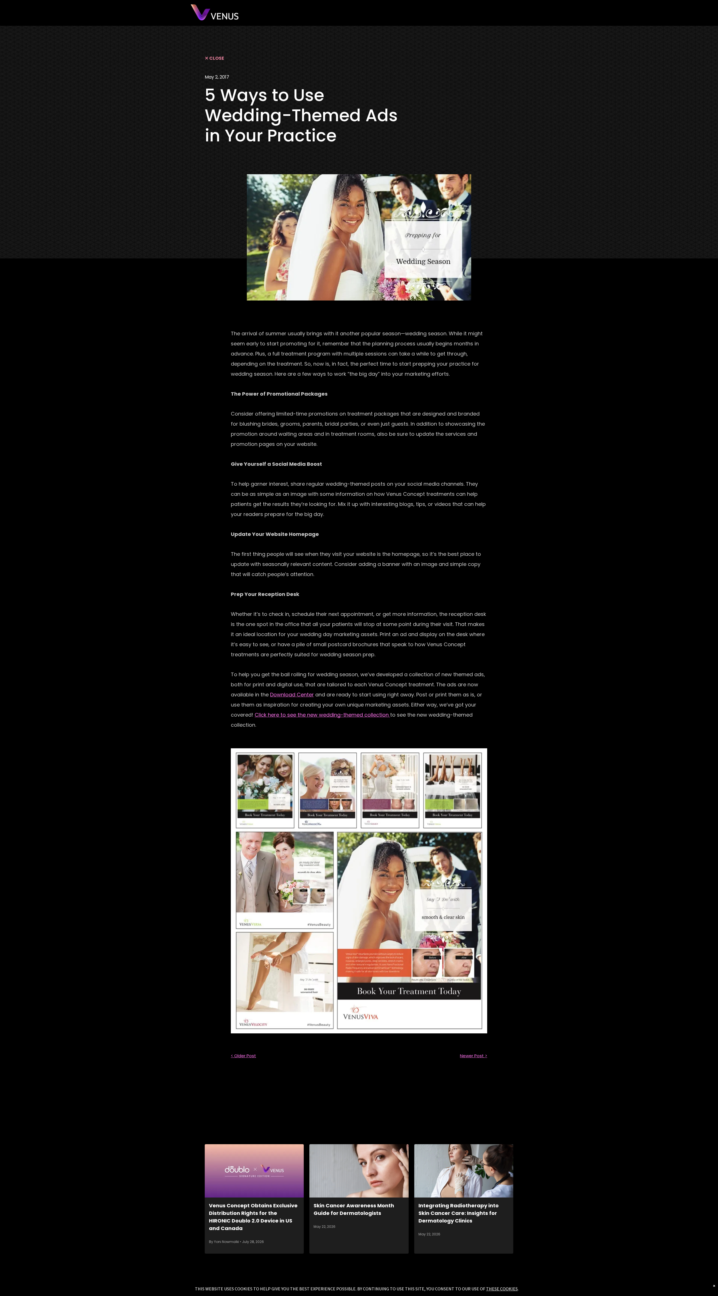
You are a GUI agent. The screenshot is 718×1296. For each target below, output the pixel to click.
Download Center (292, 694)
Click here (322, 714)
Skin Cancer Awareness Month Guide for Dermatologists (354, 1209)
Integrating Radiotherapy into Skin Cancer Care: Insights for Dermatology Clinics (458, 1213)
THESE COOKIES (502, 1289)
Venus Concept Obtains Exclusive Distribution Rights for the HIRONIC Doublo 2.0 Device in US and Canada (253, 1217)
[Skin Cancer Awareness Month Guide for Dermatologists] (358, 1171)
